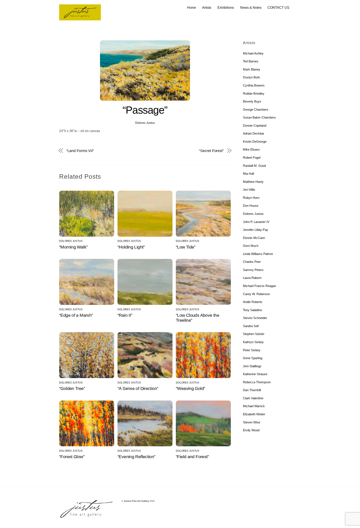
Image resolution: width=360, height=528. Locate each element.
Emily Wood (251, 430)
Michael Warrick (254, 406)
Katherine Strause (255, 374)
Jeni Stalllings (252, 366)
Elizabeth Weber (254, 414)
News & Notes (250, 7)
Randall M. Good (254, 165)
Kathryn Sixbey (253, 342)
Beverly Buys (252, 101)
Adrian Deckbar (253, 133)
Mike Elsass (251, 149)
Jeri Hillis (249, 189)
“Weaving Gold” (190, 388)
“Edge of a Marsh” (76, 315)
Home (191, 7)
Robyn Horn (251, 197)
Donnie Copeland (254, 125)
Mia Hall (248, 173)
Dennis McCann (254, 238)
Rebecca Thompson (257, 382)
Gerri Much (250, 245)
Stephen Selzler (253, 334)
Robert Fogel (251, 157)
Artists (206, 7)
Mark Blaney (251, 69)
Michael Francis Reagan (259, 286)
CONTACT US (278, 7)
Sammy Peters (253, 270)
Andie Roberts (252, 302)
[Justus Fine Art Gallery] (80, 18)
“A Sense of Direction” (138, 388)
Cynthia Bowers (254, 85)
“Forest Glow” (71, 456)
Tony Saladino (252, 310)
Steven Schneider (255, 318)
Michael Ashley (253, 53)
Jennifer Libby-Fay (255, 229)
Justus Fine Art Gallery (136, 501)
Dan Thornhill (252, 390)
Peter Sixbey (251, 350)
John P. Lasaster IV (256, 222)
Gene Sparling (252, 358)
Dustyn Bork (251, 77)
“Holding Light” (131, 247)
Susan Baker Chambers (259, 117)
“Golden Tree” (72, 388)
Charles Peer (252, 261)
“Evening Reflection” (136, 456)
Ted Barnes (250, 61)
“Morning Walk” (73, 247)
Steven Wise (251, 422)
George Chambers (255, 109)
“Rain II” (125, 315)
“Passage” (145, 110)
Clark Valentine (253, 398)
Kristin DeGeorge (254, 141)
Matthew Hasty (253, 181)
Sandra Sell (251, 326)
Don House (250, 205)
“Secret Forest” (211, 150)
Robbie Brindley (253, 93)
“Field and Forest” (192, 456)
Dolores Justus (145, 122)
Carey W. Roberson (256, 294)
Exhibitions (226, 7)
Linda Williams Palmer (258, 254)
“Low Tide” (185, 247)
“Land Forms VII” (80, 150)
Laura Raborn (252, 277)
